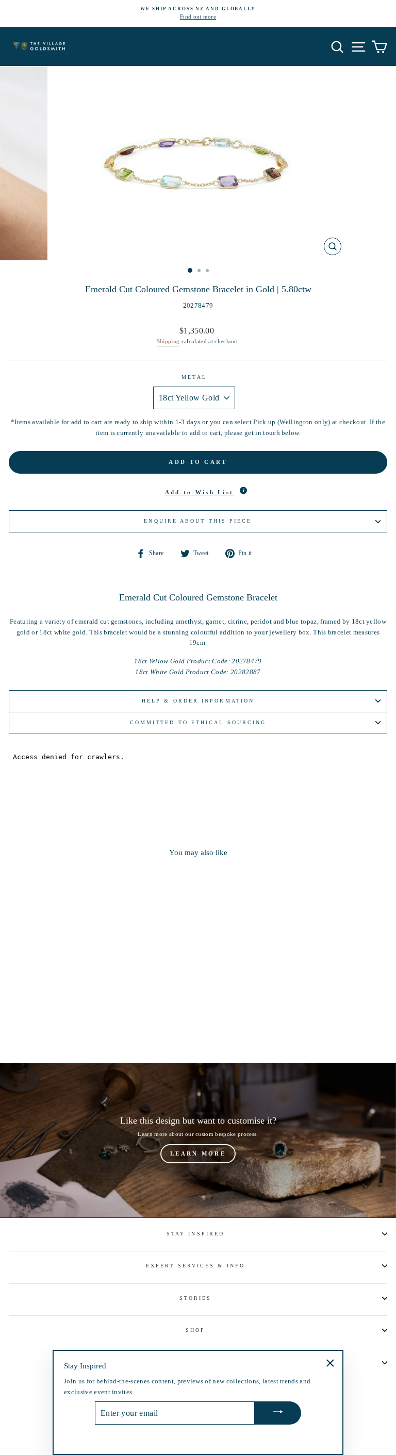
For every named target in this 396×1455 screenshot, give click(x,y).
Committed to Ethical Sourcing (198, 722)
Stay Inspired (195, 1233)
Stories (195, 1298)
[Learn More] (198, 1140)
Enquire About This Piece (198, 521)
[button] (198, 492)
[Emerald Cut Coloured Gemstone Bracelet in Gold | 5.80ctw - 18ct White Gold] (87, 1026)
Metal (194, 377)
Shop (195, 1330)
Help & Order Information (198, 701)
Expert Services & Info (195, 1265)
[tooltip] (243, 490)
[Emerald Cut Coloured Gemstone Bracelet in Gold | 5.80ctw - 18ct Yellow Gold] (75, 1026)
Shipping (168, 341)
